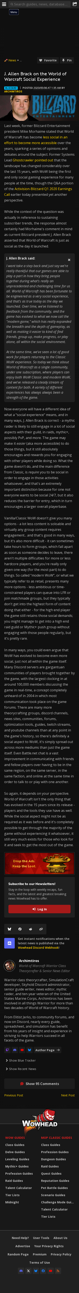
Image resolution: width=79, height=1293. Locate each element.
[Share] (75, 4)
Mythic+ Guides (17, 1166)
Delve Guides (15, 1152)
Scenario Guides (53, 1195)
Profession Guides (19, 1173)
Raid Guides (14, 1181)
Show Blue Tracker (22, 1060)
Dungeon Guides (53, 1159)
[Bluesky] (9, 929)
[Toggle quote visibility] (69, 260)
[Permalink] (41, 929)
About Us (60, 1238)
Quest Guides (51, 1173)
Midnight (12, 1202)
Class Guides (14, 1145)
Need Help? (20, 1238)
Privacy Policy (61, 1254)
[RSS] (58, 1271)
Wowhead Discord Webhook (38, 948)
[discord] (9, 943)
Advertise (22, 1246)
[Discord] (15, 1050)
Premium (40, 1254)
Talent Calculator (18, 1188)
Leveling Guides (17, 1159)
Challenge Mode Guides (58, 1202)
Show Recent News (22, 1069)
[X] (28, 1271)
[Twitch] (7, 1050)
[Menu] (4, 4)
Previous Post (13, 1095)
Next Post (68, 1095)
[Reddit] (30, 929)
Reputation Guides (55, 1181)
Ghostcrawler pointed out (33, 160)
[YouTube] (22, 1050)
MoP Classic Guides (56, 1138)
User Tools (41, 1238)
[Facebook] (20, 929)
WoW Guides (15, 1138)
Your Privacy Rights (49, 1246)
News (12, 60)
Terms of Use (39, 1263)
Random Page (18, 1254)
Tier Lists (12, 1195)
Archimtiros (13, 91)
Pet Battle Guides (54, 1188)
